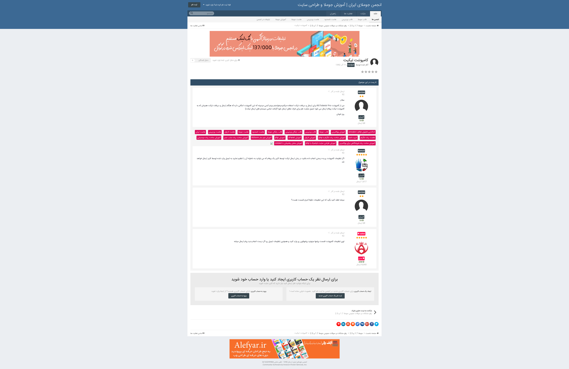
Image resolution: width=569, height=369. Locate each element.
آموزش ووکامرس (338, 132)
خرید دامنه (353, 137)
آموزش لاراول (310, 137)
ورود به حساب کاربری (238, 295)
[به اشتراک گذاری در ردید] (353, 324)
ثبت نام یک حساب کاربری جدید (330, 295)
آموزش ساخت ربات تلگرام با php (332, 137)
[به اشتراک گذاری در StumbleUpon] (348, 324)
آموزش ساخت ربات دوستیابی (208, 137)
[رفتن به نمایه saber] (361, 247)
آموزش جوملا (280, 19)
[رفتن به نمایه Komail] (361, 164)
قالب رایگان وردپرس (293, 132)
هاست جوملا (296, 19)
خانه (375, 14)
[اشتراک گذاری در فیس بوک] (372, 324)
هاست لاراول (229, 132)
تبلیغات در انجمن (263, 19)
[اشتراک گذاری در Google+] (367, 324)
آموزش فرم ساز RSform (261, 137)
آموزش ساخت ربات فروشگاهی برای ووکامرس (357, 143)
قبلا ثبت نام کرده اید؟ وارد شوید (217, 5)
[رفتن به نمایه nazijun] (374, 62)
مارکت (363, 14)
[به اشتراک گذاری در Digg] (362, 324)
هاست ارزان (200, 132)
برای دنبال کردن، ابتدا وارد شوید (225, 60)
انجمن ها (375, 19)
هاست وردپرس (313, 19)
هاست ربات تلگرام (368, 137)
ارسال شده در (337, 93)
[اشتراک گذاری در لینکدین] (343, 324)
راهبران (333, 14)
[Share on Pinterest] (339, 324)
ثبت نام (194, 4)
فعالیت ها (348, 14)
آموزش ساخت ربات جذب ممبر (236, 137)
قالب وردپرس (347, 19)
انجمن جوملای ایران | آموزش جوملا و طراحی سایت (340, 5)
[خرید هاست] (271, 143)
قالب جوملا (362, 19)
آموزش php (280, 137)
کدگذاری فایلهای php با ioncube (362, 132)
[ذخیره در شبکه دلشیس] (357, 324)
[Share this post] (329, 91)
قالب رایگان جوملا (275, 132)
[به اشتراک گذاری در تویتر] (376, 324)
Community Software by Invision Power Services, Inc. (284, 364)
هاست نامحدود (330, 19)
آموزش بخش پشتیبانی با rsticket (288, 143)
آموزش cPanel (294, 137)
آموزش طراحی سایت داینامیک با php (321, 143)
